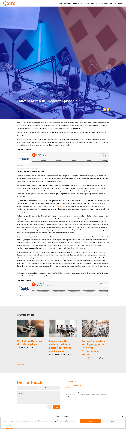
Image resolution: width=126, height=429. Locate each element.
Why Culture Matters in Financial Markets (30, 342)
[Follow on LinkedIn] (104, 109)
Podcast (24, 111)
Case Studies (90, 3)
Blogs (25, 348)
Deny (112, 421)
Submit (57, 407)
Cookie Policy (6, 426)
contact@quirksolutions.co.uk (73, 385)
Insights (19, 111)
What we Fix (77, 3)
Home (60, 3)
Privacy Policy (13, 426)
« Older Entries (20, 364)
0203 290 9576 (69, 387)
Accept (90, 421)
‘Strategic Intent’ (60, 206)
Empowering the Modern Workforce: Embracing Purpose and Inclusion (60, 346)
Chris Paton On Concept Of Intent (30, 168)
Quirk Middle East (106, 3)
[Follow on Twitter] (108, 109)
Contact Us (119, 3)
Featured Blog (31, 348)
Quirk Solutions (20, 168)
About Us (67, 3)
